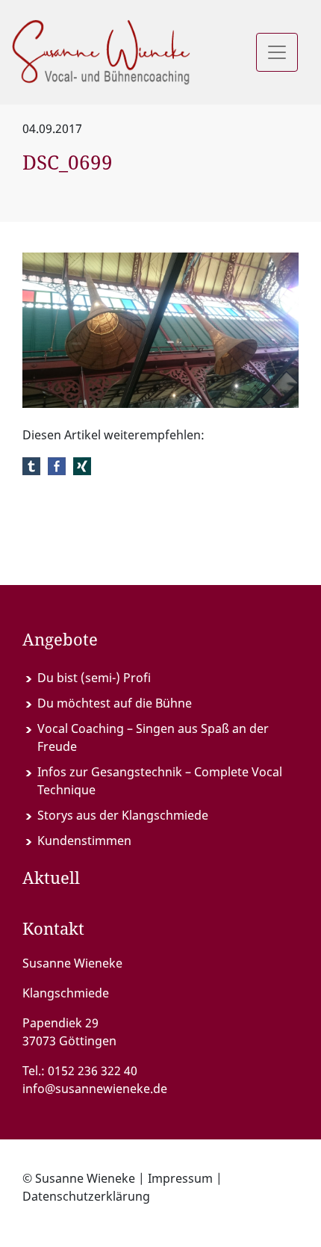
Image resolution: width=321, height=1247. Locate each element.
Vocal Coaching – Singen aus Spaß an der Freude (153, 737)
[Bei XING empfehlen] (82, 465)
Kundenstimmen (84, 840)
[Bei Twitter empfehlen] (31, 465)
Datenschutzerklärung (86, 1196)
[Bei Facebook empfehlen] (57, 465)
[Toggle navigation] (277, 52)
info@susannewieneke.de (94, 1088)
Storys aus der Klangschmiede (122, 815)
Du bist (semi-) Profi (94, 677)
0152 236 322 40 (92, 1070)
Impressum (180, 1178)
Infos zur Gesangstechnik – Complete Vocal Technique (159, 781)
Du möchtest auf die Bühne (114, 703)
